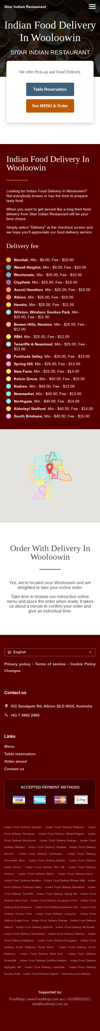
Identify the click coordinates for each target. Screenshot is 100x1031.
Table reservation (20, 754)
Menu (9, 746)
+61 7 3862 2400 (25, 715)
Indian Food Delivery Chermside (40, 853)
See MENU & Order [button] (50, 106)
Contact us (14, 769)
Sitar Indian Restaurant (25, 7)
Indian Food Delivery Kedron (47, 860)
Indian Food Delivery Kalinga (58, 840)
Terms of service (50, 664)
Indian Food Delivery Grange (49, 920)
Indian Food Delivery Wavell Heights (62, 833)
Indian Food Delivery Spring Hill (57, 893)
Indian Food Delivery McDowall (75, 927)
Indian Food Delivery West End (41, 953)
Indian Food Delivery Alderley (66, 933)
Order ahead (15, 761)
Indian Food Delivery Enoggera (57, 940)
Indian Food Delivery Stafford (34, 927)
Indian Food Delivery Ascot (75, 873)
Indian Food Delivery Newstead (65, 887)
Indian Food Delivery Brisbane (65, 827)
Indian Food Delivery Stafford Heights (43, 960)
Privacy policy (17, 664)
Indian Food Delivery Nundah (23, 827)
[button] (92, 6)
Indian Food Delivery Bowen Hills (64, 880)
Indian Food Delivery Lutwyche (56, 913)
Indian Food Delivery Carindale (45, 967)
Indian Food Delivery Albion (36, 873)
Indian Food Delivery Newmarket (24, 933)
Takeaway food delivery (75, 973)
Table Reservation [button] (50, 89)
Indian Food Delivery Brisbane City (56, 907)
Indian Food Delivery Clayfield (47, 847)
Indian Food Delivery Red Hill (44, 867)
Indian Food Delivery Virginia (40, 973)
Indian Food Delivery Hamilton (22, 880)
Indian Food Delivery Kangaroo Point (54, 900)
